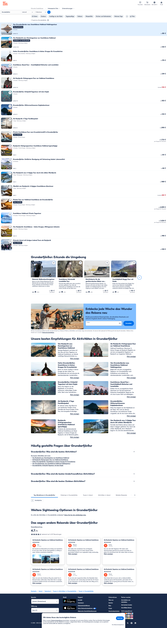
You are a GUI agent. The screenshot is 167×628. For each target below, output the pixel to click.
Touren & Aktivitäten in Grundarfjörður (64, 591)
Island (40, 591)
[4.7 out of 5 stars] (36, 534)
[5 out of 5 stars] (47, 542)
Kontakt (80, 600)
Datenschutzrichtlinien (48, 332)
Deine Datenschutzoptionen (85, 608)
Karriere (111, 603)
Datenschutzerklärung (84, 605)
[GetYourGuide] (5, 3)
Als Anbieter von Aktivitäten (125, 601)
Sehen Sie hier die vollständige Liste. (75, 515)
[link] (83, 29)
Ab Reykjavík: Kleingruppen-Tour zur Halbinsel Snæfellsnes (50, 460)
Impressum (81, 603)
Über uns (111, 600)
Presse (110, 608)
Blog (110, 605)
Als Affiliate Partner (126, 607)
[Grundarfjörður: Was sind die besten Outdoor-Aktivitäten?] (134, 481)
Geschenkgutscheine (114, 611)
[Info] (48, 20)
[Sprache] (154, 2)
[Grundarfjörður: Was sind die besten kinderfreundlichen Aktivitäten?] (134, 474)
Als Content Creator (126, 605)
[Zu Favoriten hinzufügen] (10, 25)
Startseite (33, 591)
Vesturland (48, 591)
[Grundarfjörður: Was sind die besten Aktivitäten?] (134, 452)
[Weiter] (139, 277)
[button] (83, 29)
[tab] (44, 495)
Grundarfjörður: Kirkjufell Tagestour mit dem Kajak (47, 465)
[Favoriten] (140, 2)
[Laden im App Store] (69, 608)
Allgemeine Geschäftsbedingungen (87, 611)
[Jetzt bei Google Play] (69, 601)
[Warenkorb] (147, 2)
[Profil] (161, 2)
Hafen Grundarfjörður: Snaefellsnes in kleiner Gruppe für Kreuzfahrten (53, 461)
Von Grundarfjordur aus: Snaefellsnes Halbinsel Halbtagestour (51, 463)
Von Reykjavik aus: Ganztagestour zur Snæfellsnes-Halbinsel (50, 458)
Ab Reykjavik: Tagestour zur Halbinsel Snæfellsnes (47, 540)
